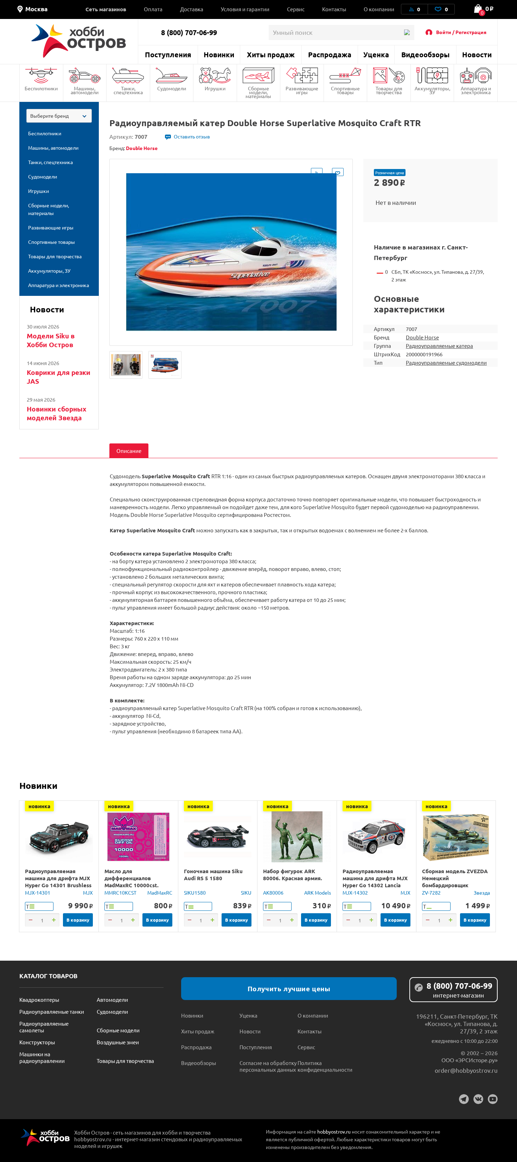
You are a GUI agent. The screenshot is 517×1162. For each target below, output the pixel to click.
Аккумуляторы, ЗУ (432, 90)
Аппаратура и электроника (476, 90)
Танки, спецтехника (128, 90)
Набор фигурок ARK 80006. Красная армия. (292, 875)
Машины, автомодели (84, 90)
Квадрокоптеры (39, 999)
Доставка (191, 9)
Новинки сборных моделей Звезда (57, 413)
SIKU (246, 892)
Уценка (376, 54)
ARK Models (317, 892)
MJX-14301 (37, 892)
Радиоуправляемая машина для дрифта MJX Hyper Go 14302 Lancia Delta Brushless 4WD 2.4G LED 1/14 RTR (376, 885)
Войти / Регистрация (461, 32)
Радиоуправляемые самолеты (44, 1026)
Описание (128, 450)
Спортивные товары (345, 90)
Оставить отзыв (192, 136)
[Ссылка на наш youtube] (493, 1099)
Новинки (219, 54)
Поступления (168, 54)
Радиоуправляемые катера (439, 345)
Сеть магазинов (105, 9)
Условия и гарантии (245, 9)
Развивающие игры (302, 90)
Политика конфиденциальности (325, 1066)
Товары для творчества (389, 90)
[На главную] (78, 41)
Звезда (482, 892)
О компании (379, 9)
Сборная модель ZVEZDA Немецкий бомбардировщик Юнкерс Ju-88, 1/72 (455, 882)
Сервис (296, 9)
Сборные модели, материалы (258, 92)
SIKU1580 (195, 892)
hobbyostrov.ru (334, 1131)
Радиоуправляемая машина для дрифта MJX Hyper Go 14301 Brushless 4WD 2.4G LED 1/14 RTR (58, 882)
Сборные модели (118, 1030)
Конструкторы (37, 1042)
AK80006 (273, 892)
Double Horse (422, 337)
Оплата (153, 9)
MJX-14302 (355, 892)
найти (406, 32)
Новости (477, 54)
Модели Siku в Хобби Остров (51, 340)
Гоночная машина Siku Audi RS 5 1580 (213, 875)
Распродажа (329, 54)
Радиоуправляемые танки (51, 1011)
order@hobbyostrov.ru (466, 1070)
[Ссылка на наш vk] (478, 1099)
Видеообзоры (425, 54)
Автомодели (112, 999)
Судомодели (171, 88)
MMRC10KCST (120, 892)
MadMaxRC (159, 892)
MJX (88, 892)
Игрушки (215, 88)
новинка (39, 806)
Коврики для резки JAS (58, 376)
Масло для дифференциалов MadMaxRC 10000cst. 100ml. (131, 882)
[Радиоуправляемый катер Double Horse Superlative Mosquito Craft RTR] (125, 365)
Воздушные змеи (118, 1042)
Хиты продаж (271, 54)
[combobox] (59, 116)
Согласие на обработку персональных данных (268, 1066)
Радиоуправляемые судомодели (446, 362)
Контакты (334, 9)
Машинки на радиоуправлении (42, 1057)
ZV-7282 (431, 892)
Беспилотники (41, 88)
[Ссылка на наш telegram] (464, 1099)
